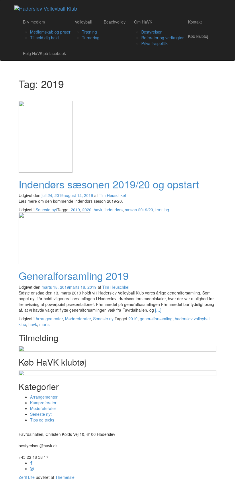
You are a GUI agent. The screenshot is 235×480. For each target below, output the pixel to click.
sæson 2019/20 (139, 209)
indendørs (114, 209)
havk (98, 209)
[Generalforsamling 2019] (54, 238)
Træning (89, 32)
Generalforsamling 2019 (74, 275)
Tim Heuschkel (112, 195)
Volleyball (83, 22)
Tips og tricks (42, 420)
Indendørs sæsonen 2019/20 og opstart (109, 184)
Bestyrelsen (151, 32)
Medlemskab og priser (50, 32)
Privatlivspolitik (154, 43)
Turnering (90, 37)
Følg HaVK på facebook (44, 53)
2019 (75, 209)
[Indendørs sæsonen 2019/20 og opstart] (46, 136)
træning (162, 209)
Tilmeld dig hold (44, 37)
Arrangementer (49, 318)
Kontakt (195, 22)
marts (44, 324)
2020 (86, 209)
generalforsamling (156, 318)
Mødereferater (78, 318)
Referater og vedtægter (162, 37)
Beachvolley (115, 22)
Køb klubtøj (198, 36)
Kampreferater (43, 402)
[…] (158, 310)
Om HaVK (143, 22)
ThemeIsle (65, 477)
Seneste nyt (46, 209)
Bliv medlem (34, 22)
